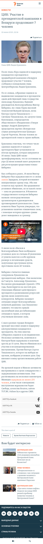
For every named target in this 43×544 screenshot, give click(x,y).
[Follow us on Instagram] (9, 513)
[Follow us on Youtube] (3, 513)
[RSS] (37, 513)
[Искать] (29, 541)
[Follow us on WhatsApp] (26, 513)
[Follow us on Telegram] (20, 513)
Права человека (23, 468)
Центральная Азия (25, 450)
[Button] (36, 37)
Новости (6, 10)
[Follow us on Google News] (31, 513)
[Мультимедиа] (13, 541)
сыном (4, 180)
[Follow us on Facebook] (15, 513)
